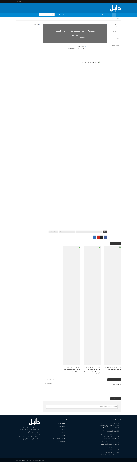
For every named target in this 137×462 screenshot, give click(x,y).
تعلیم (88, 14)
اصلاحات (100, 231)
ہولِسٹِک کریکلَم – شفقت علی (111, 430)
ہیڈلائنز (108, 14)
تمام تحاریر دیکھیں (49, 379)
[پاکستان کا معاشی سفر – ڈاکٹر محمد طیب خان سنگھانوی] (112, 305)
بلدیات (94, 231)
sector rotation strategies (110, 438)
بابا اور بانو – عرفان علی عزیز (109, 447)
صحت (84, 14)
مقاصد (63, 435)
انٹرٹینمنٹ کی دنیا (61, 14)
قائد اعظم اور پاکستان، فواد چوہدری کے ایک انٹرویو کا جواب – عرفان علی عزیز (92, 370)
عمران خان (62, 231)
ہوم (120, 18)
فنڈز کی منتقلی (53, 231)
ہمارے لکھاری (61, 441)
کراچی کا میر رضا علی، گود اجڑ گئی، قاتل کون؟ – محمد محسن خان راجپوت (109, 425)
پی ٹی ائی (87, 231)
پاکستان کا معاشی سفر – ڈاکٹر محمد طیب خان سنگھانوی (113, 369)
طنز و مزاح (71, 14)
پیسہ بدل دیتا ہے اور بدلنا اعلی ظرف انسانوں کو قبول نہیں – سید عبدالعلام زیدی (72, 370)
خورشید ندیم (80, 231)
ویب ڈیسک (115, 31)
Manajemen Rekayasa (113, 431)
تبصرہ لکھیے (115, 45)
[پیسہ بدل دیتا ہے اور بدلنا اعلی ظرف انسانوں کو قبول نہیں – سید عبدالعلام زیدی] (71, 305)
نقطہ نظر (101, 14)
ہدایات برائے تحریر (59, 438)
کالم (114, 14)
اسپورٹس (78, 14)
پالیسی (63, 432)
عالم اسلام (94, 14)
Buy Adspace (61, 423)
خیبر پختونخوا (71, 231)
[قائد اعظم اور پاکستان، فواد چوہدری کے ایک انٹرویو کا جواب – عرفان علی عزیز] (92, 305)
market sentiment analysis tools (109, 444)
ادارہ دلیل (61, 429)
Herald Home (61, 426)
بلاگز (118, 14)
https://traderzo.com (107, 427)
